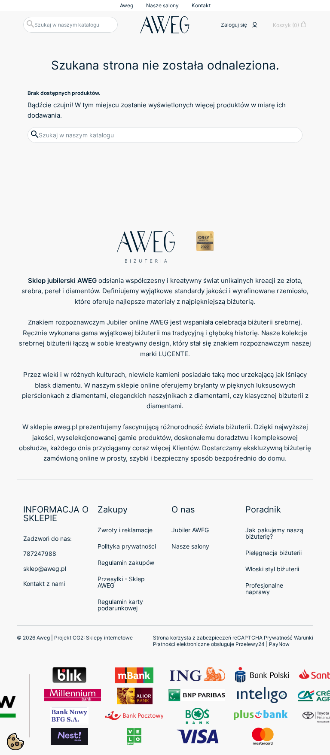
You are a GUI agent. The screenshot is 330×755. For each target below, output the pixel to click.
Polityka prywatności (127, 546)
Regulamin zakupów (126, 562)
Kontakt (201, 5)
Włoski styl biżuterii (272, 569)
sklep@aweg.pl (44, 568)
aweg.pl (65, 427)
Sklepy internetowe (109, 637)
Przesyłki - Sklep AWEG (121, 582)
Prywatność (278, 637)
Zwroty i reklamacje (125, 530)
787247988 (39, 553)
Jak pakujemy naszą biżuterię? (274, 533)
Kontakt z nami (44, 583)
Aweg (126, 5)
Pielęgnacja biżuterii (273, 552)
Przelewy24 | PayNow (262, 644)
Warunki (303, 637)
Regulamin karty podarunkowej (120, 605)
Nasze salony (162, 5)
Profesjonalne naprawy (264, 588)
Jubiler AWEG (190, 530)
